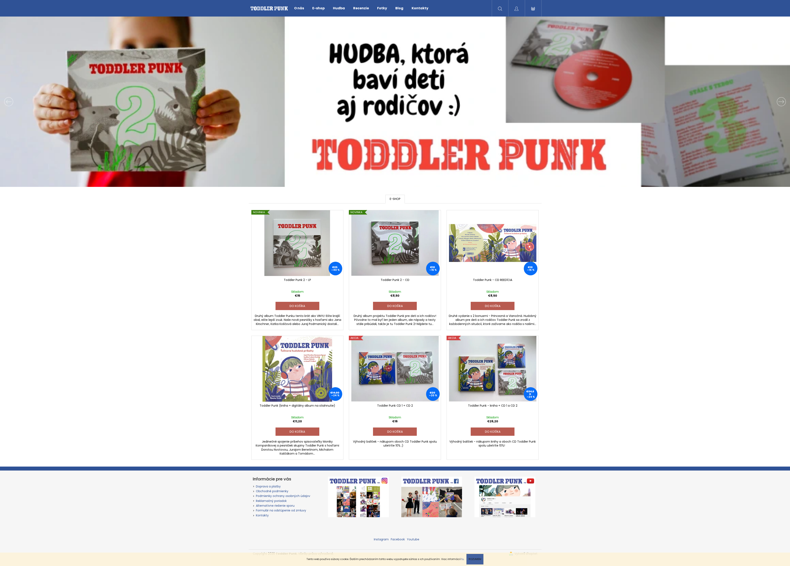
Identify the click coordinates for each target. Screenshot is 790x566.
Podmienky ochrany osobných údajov (283, 496)
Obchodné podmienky (272, 491)
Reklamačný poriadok (271, 501)
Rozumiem (475, 559)
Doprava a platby (268, 486)
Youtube (413, 539)
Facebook (398, 539)
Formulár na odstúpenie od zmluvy (281, 510)
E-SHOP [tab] (395, 199)
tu (462, 559)
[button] (59, 102)
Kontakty (262, 515)
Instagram (381, 539)
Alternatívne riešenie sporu (275, 506)
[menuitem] (299, 8)
